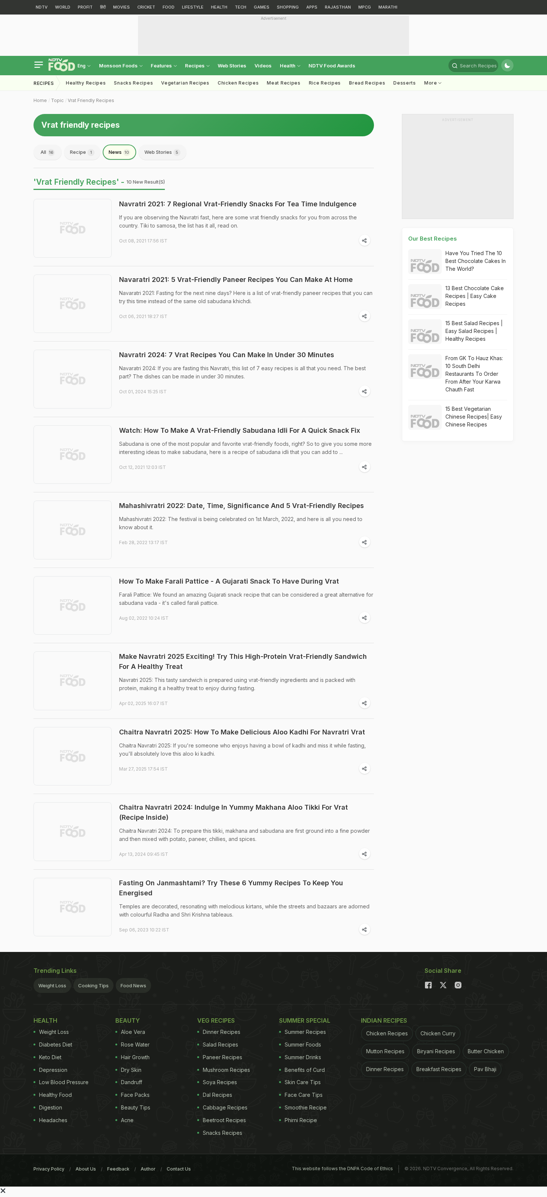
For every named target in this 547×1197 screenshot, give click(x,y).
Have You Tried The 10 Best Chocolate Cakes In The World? (475, 261)
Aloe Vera (133, 1032)
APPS (311, 7)
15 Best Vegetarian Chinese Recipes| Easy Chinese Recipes (473, 417)
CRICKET (146, 7)
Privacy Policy (48, 1169)
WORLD (62, 7)
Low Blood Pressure (64, 1082)
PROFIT (85, 7)
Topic (57, 100)
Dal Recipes (217, 1095)
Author (148, 1169)
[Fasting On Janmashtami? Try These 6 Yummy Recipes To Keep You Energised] (72, 907)
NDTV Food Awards (331, 66)
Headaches (53, 1120)
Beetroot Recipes (224, 1120)
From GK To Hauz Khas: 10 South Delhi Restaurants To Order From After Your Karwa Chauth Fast (474, 374)
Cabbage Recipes (225, 1107)
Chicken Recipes (238, 83)
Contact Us (179, 1169)
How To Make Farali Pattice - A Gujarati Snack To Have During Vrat (229, 581)
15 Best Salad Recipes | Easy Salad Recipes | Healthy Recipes (474, 331)
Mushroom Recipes (226, 1070)
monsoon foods (119, 66)
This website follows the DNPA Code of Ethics (342, 1168)
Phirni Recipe (301, 1120)
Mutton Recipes (385, 1051)
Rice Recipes (325, 83)
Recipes (195, 66)
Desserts (404, 83)
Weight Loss (52, 985)
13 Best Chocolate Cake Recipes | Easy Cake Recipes (474, 296)
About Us (86, 1169)
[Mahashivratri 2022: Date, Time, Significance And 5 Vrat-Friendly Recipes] (72, 530)
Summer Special (304, 1020)
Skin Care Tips (303, 1082)
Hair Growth (135, 1057)
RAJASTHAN (338, 7)
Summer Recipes (305, 1032)
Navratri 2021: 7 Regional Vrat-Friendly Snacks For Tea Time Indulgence (237, 204)
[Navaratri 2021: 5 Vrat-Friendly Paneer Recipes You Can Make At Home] (72, 303)
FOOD (169, 7)
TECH (240, 7)
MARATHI (387, 7)
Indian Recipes (384, 1020)
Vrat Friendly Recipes (91, 100)
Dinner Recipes (221, 1032)
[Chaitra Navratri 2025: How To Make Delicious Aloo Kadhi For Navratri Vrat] (72, 756)
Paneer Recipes (222, 1057)
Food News (133, 985)
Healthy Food (55, 1095)
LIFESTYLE (193, 7)
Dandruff (131, 1082)
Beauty (127, 1020)
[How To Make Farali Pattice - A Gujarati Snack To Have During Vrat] (72, 605)
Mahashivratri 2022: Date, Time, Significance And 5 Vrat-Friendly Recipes (241, 505)
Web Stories (232, 66)
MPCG (364, 7)
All (47, 152)
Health (288, 66)
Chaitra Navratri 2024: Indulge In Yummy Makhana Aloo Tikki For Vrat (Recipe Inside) (233, 812)
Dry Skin (131, 1070)
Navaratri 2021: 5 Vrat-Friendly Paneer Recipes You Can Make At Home (236, 279)
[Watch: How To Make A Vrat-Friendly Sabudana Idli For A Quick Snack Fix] (72, 454)
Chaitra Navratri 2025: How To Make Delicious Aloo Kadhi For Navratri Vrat (242, 732)
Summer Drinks (303, 1057)
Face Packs (135, 1095)
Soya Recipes (220, 1082)
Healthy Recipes (86, 83)
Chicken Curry (437, 1033)
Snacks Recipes (133, 83)
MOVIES (121, 7)
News (119, 152)
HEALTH (219, 7)
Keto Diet (50, 1057)
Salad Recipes (220, 1044)
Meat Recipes (283, 83)
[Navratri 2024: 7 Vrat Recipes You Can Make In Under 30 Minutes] (72, 379)
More (431, 83)
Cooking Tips (93, 985)
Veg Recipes (216, 1020)
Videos (263, 66)
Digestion (50, 1107)
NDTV (42, 7)
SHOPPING (288, 7)
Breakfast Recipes (438, 1069)
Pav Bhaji (485, 1069)
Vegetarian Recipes (185, 83)
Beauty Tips (135, 1107)
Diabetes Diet (55, 1044)
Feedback (118, 1169)
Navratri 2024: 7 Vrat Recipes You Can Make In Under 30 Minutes (226, 355)
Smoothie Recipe (306, 1107)
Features (162, 66)
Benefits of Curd (305, 1070)
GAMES (261, 7)
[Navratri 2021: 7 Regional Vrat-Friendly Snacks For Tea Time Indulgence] (72, 228)
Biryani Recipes (436, 1051)
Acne (127, 1120)
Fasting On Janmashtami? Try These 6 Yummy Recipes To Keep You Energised (231, 888)
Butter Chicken (486, 1051)
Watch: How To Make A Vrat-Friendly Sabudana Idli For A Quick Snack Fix (239, 430)
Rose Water (135, 1044)
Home (40, 100)
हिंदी (103, 7)
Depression (53, 1070)
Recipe (81, 152)
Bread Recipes (367, 83)
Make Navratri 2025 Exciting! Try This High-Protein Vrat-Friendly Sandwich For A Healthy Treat (243, 661)
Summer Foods (303, 1044)
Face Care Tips (304, 1095)
